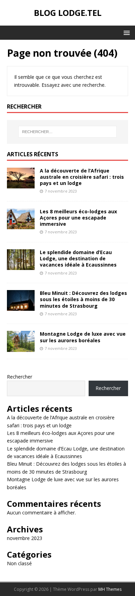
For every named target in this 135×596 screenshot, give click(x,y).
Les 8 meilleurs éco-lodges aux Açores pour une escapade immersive (78, 217)
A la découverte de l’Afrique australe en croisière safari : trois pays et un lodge (82, 176)
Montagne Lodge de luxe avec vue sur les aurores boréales (83, 336)
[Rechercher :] (67, 132)
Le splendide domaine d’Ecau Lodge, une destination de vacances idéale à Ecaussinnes (78, 258)
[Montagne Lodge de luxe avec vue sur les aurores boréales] (21, 347)
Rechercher (19, 376)
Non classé (19, 563)
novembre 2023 (24, 538)
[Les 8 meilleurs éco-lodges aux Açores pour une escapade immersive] (21, 225)
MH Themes (110, 589)
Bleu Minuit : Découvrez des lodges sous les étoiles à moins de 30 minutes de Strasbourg (83, 299)
